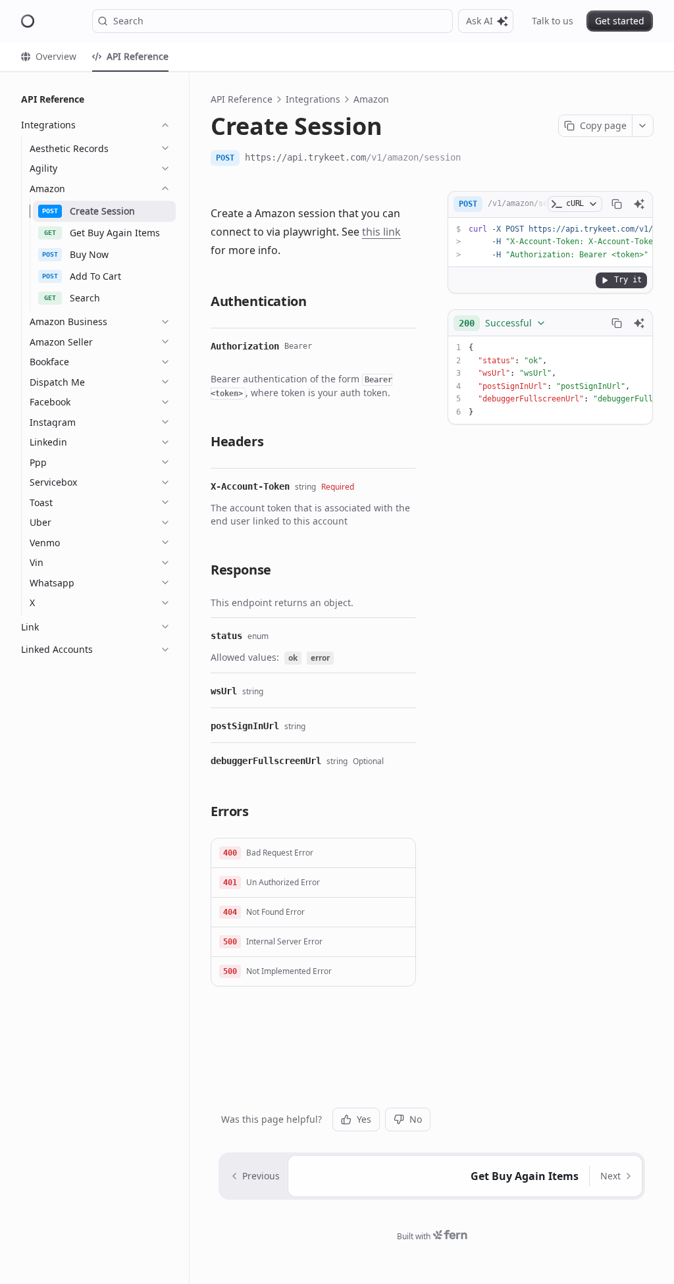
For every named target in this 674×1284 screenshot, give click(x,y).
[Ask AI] (639, 204)
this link (381, 231)
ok (293, 657)
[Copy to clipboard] (617, 204)
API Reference (241, 99)
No (415, 1119)
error (320, 657)
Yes (364, 1119)
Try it (628, 279)
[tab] (48, 56)
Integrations (313, 99)
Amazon (371, 99)
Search (128, 20)
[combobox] (502, 323)
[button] (313, 853)
